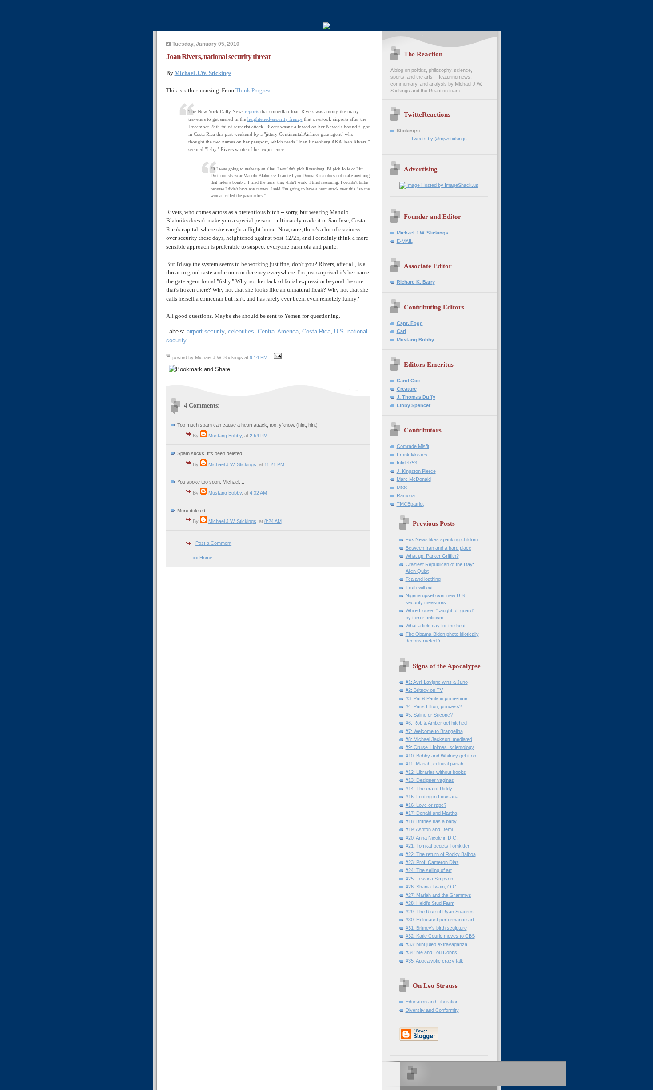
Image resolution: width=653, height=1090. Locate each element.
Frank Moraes (412, 454)
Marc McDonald (414, 479)
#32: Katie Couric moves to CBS (440, 936)
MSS (402, 487)
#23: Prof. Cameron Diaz (432, 862)
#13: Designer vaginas (430, 780)
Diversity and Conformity (432, 1010)
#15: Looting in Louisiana (432, 796)
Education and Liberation (432, 1001)
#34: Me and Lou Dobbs (431, 952)
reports (252, 111)
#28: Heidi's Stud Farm (430, 903)
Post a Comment (213, 543)
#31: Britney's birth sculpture (436, 928)
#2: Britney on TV (424, 690)
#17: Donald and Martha (431, 813)
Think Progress (253, 90)
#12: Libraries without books (436, 772)
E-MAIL (405, 241)
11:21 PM (274, 464)
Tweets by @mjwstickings (439, 138)
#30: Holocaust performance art (440, 919)
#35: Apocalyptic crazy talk (434, 960)
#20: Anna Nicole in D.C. (432, 837)
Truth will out (419, 587)
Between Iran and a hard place (438, 548)
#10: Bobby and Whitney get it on (441, 755)
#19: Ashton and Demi (429, 829)
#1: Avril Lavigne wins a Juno (437, 682)
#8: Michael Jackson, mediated (439, 739)
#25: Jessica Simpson (429, 878)
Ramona (406, 495)
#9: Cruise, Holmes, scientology (440, 747)
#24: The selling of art (429, 870)
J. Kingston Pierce (416, 471)
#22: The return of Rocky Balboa (441, 854)
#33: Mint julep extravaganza (436, 944)
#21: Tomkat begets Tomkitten (438, 845)
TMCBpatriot (410, 504)
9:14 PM (258, 357)
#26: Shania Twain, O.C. (432, 886)
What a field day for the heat (436, 625)
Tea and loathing (423, 579)
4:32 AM (258, 492)
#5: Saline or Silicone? (429, 714)
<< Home (202, 557)
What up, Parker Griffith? (432, 556)
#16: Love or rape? (426, 805)
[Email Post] (277, 357)
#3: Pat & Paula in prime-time (436, 698)
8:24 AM (273, 521)
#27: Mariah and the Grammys (438, 895)
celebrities (241, 331)
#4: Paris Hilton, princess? (434, 706)
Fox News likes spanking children (442, 539)
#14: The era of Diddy (429, 788)
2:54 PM (258, 435)
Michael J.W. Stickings (203, 73)
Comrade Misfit (413, 446)
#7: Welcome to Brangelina (434, 731)
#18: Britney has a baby (431, 821)
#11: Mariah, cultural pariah (434, 763)
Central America (278, 331)
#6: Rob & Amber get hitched (436, 722)
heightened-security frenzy (275, 119)
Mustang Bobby (225, 435)
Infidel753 (407, 462)
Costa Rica (316, 331)
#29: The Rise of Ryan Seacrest (440, 911)
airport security (205, 331)
